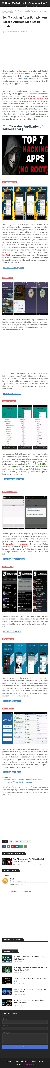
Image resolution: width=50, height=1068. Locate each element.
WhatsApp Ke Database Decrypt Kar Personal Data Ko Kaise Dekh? (30, 968)
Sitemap (41, 1061)
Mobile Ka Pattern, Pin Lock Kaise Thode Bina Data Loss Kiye (29, 1001)
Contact (16, 1061)
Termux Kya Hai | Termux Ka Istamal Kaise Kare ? (30, 979)
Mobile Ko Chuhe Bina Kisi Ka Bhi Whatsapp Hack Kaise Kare (30, 958)
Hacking (19, 841)
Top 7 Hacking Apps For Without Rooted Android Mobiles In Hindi (28, 860)
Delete (17, 899)
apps (11, 841)
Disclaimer (24, 1061)
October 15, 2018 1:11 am (19, 881)
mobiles (10, 11)
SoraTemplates (29, 1065)
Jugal (12, 879)
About (9, 1061)
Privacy (33, 1061)
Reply (12, 899)
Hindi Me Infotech (11, 32)
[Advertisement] (25, 52)
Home (4, 11)
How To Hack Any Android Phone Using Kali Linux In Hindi (30, 990)
